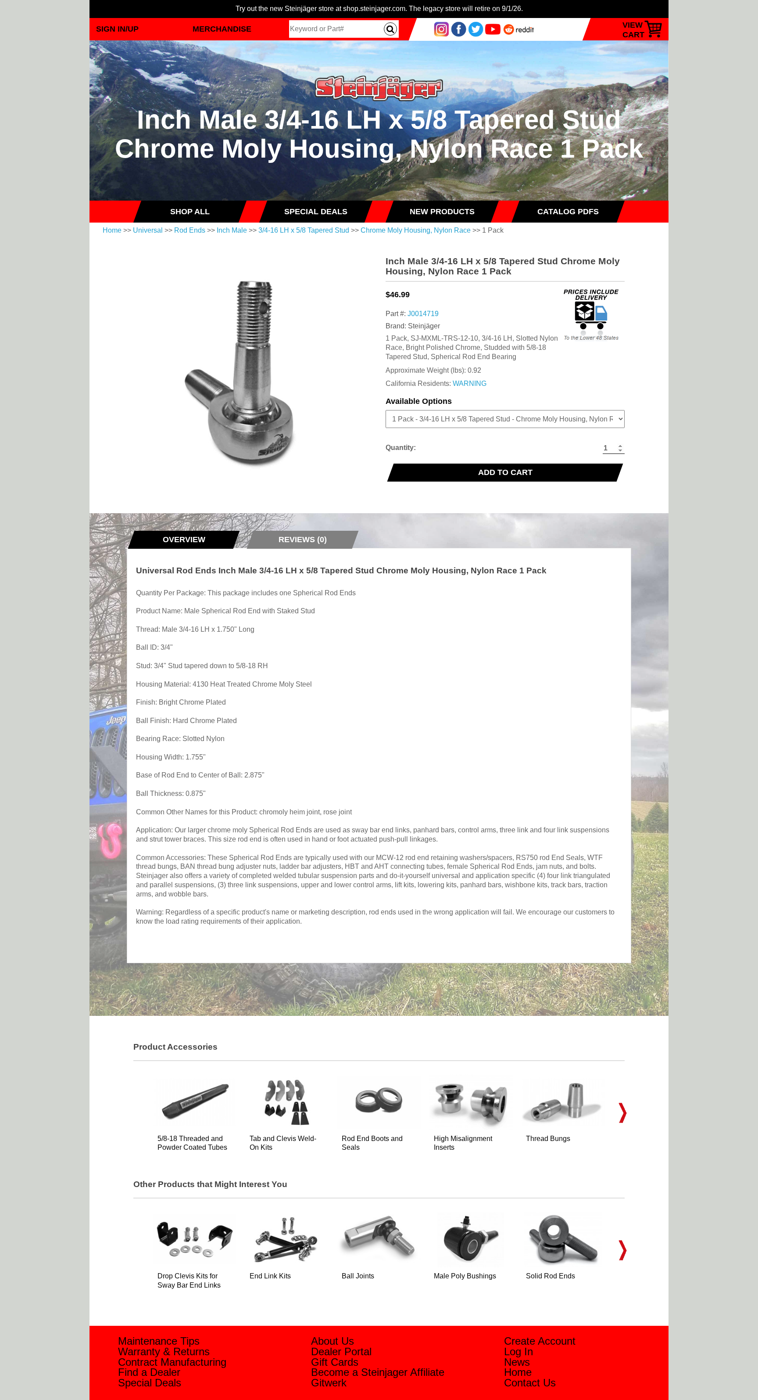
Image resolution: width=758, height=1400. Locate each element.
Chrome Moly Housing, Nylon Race (416, 230)
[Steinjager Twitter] (475, 28)
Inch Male (232, 230)
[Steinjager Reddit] (518, 28)
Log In (518, 1351)
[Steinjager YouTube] (493, 28)
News (517, 1362)
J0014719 (423, 313)
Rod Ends (189, 230)
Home (112, 230)
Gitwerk (329, 1383)
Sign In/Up (117, 28)
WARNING (469, 383)
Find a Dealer (149, 1372)
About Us (332, 1341)
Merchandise (222, 28)
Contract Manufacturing (172, 1362)
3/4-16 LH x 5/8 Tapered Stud (303, 230)
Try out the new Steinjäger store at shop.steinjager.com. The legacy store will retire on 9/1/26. (379, 8)
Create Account (540, 1341)
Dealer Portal (341, 1351)
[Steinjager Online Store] (379, 71)
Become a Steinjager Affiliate (377, 1372)
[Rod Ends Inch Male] (252, 367)
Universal (148, 230)
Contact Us (530, 1383)
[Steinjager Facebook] (458, 28)
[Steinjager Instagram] (441, 28)
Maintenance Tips (159, 1341)
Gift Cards (334, 1362)
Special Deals (149, 1383)
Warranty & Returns (164, 1351)
